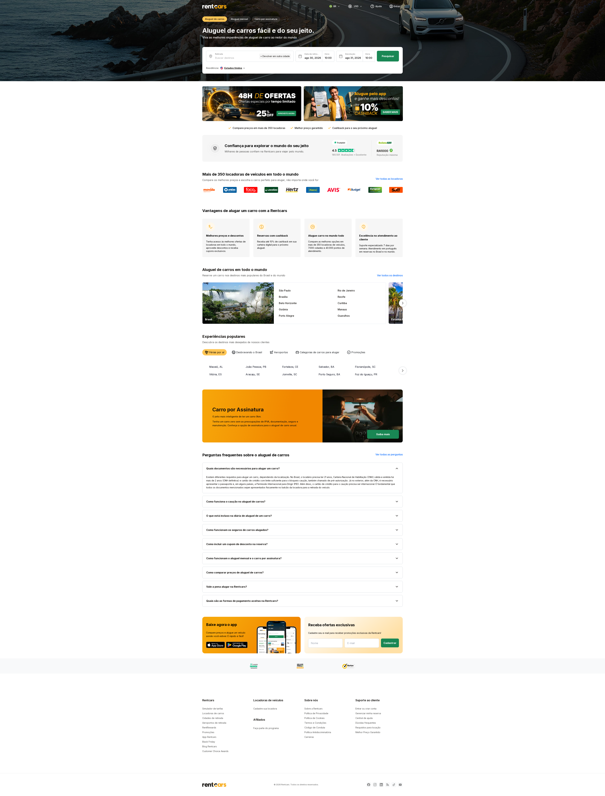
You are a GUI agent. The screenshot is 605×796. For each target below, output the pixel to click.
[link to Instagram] (374, 784)
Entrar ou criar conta (365, 708)
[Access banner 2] (353, 103)
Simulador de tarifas (212, 708)
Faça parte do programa (266, 728)
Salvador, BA (326, 366)
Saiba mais (383, 434)
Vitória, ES (215, 374)
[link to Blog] (387, 784)
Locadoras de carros (213, 713)
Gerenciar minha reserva (368, 713)
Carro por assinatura (266, 19)
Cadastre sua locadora (265, 708)
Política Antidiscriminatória (317, 732)
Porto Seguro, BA (329, 374)
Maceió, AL (216, 366)
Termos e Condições (315, 722)
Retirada (219, 54)
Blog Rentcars (209, 746)
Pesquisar (388, 56)
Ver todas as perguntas (389, 454)
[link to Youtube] (400, 784)
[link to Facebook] (368, 784)
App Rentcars (209, 737)
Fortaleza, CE (290, 366)
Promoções (208, 732)
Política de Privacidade (316, 713)
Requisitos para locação (367, 727)
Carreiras (309, 737)
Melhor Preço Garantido (367, 732)
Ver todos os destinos (390, 275)
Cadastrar (389, 643)
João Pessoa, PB (256, 366)
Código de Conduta (314, 727)
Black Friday (208, 741)
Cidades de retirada (212, 718)
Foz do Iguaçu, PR (366, 374)
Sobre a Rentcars (313, 708)
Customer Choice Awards (215, 751)
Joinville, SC (289, 374)
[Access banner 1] (251, 103)
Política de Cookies (314, 718)
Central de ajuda (364, 718)
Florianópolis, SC (365, 366)
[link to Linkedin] (381, 784)
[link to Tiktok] (393, 784)
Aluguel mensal (239, 19)
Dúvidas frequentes (365, 722)
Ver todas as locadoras (389, 178)
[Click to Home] (214, 6)
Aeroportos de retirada (214, 722)
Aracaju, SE (253, 374)
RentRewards (209, 727)
